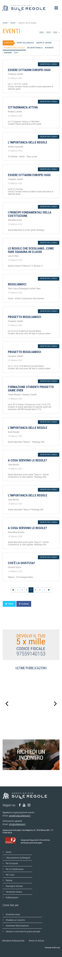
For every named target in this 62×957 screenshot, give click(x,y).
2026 (41, 32)
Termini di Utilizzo (36, 941)
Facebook (24, 604)
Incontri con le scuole (14, 48)
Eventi (13, 23)
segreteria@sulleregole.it (19, 815)
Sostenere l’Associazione (17, 925)
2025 (48, 32)
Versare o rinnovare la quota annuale (23, 931)
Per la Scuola (12, 863)
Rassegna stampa (14, 886)
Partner (9, 880)
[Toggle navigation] (56, 8)
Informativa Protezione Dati (13, 941)
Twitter (10, 604)
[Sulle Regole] (24, 8)
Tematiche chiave (14, 891)
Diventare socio (13, 914)
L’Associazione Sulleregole (18, 857)
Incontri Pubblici (35, 48)
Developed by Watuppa (52, 947)
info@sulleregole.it (17, 824)
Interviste (49, 48)
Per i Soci (10, 874)
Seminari (8, 53)
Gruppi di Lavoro (43, 43)
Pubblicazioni (12, 897)
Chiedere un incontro (15, 920)
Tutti (16, 53)
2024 (55, 32)
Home (5, 23)
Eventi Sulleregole (25, 43)
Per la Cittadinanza (14, 869)
